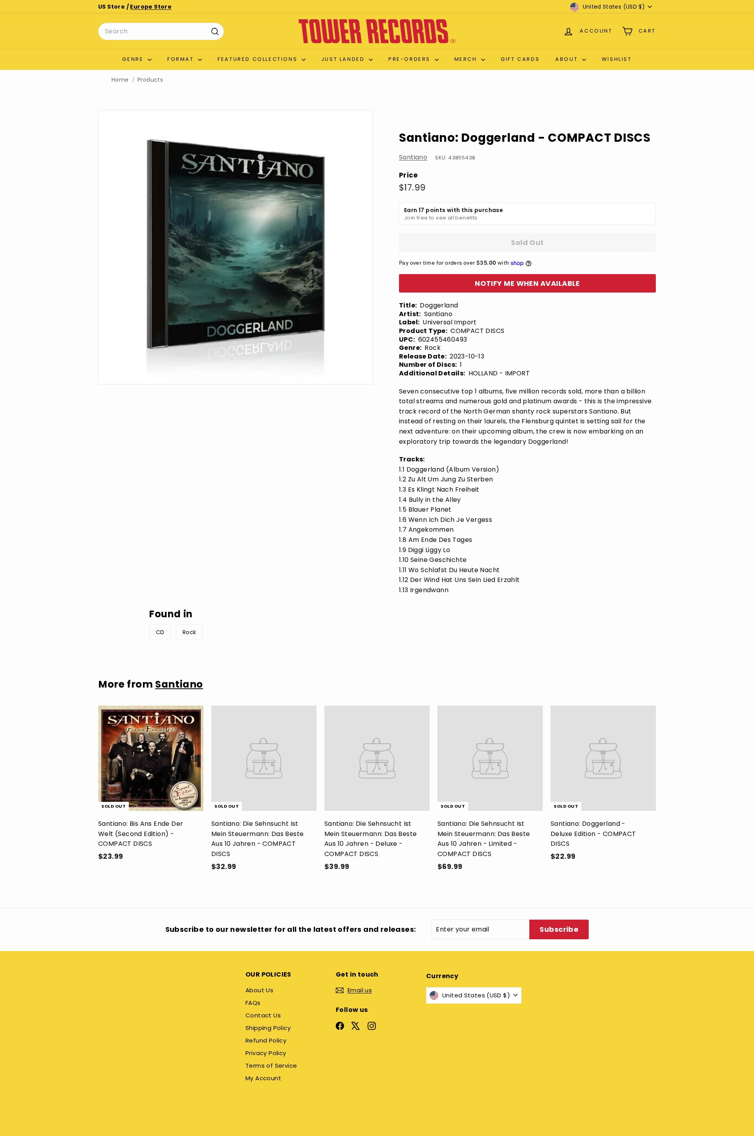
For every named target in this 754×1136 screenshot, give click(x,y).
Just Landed (344, 59)
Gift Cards (520, 59)
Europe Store (151, 7)
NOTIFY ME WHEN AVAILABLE (527, 283)
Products (150, 80)
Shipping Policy (268, 1028)
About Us (259, 990)
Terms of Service (271, 1065)
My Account (263, 1078)
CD (160, 632)
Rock (189, 632)
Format (181, 59)
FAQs (253, 1003)
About (567, 59)
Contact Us (263, 1015)
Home (120, 80)
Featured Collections (259, 59)
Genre (134, 59)
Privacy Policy (265, 1053)
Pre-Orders (410, 59)
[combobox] (161, 31)
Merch (466, 59)
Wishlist (617, 59)
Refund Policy (265, 1040)
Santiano (413, 157)
